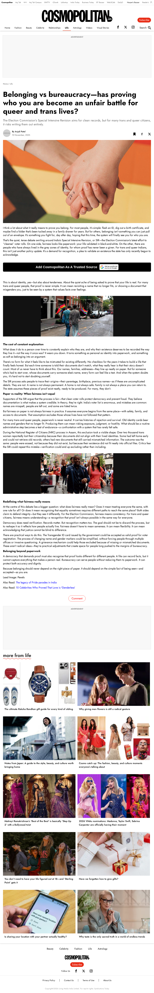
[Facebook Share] (141, 134)
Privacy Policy (49, 980)
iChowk (55, 2)
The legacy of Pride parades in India (36, 582)
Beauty (29, 27)
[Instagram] (91, 970)
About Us (107, 980)
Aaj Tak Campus (35, 2)
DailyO (120, 2)
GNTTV (47, 2)
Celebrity (40, 27)
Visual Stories (103, 27)
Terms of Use (88, 980)
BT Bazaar (100, 2)
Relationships (54, 27)
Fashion (18, 27)
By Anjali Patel (18, 131)
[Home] (77, 957)
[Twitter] (83, 970)
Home (7, 27)
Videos (89, 27)
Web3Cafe (111, 2)
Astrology (77, 27)
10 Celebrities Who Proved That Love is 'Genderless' (45, 588)
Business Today (88, 2)
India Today (75, 2)
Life (67, 27)
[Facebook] (76, 970)
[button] (134, 134)
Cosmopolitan (7, 2)
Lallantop (64, 2)
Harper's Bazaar (133, 2)
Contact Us (69, 980)
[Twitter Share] (149, 134)
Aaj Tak (18, 2)
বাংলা (25, 2)
